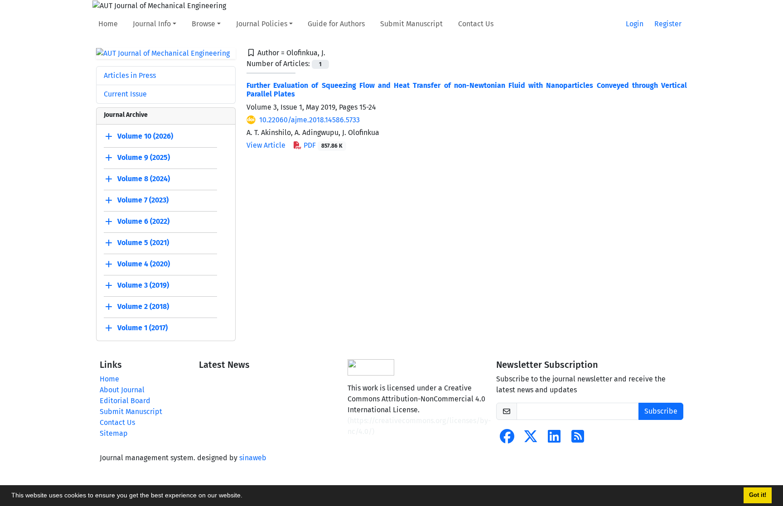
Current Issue (125, 94)
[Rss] (578, 439)
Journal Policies (261, 23)
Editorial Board (125, 400)
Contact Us (475, 23)
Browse (203, 23)
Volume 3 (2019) (143, 285)
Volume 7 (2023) (143, 200)
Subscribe (660, 411)
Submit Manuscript (411, 23)
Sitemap (114, 433)
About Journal (122, 390)
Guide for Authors (336, 23)
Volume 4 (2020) (143, 264)
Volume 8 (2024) (143, 179)
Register (668, 23)
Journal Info (152, 23)
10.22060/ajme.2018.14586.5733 (309, 120)
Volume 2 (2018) (143, 307)
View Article (265, 145)
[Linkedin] (554, 439)
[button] (245, 496)
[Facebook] (507, 439)
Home (108, 23)
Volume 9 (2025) (143, 158)
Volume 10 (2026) (145, 136)
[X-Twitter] (530, 439)
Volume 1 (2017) (142, 328)
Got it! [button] (757, 495)
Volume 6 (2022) (143, 221)
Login (634, 23)
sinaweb (252, 457)
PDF (322, 145)
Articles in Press (130, 75)
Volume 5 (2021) (143, 243)
